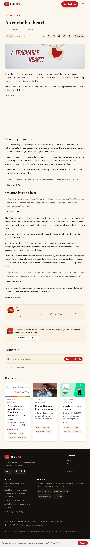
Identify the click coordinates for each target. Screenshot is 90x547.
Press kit (70, 471)
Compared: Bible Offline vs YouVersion (14, 495)
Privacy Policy (43, 521)
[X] (14, 525)
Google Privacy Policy (43, 531)
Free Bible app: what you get (15, 490)
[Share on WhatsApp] (49, 36)
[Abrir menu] (83, 4)
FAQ (68, 468)
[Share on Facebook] (59, 36)
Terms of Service (56, 521)
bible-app (12, 437)
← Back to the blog (12, 15)
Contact (70, 460)
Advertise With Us (44, 496)
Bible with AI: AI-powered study (16, 500)
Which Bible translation (13, 508)
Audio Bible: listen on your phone (17, 504)
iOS (35, 338)
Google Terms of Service (61, 531)
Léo (8, 29)
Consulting (58, 496)
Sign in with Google (73, 359)
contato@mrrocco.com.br (35, 525)
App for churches (44, 491)
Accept (82, 543)
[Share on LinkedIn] (69, 36)
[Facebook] (5, 525)
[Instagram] (10, 525)
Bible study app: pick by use (15, 511)
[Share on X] (54, 36)
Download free (70, 4)
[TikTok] (22, 525)
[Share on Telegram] (64, 36)
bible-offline (22, 437)
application (12, 433)
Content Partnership (61, 491)
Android (23, 338)
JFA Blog (70, 464)
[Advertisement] (45, 117)
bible (21, 433)
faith (48, 431)
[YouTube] (18, 525)
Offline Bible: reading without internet (15, 484)
